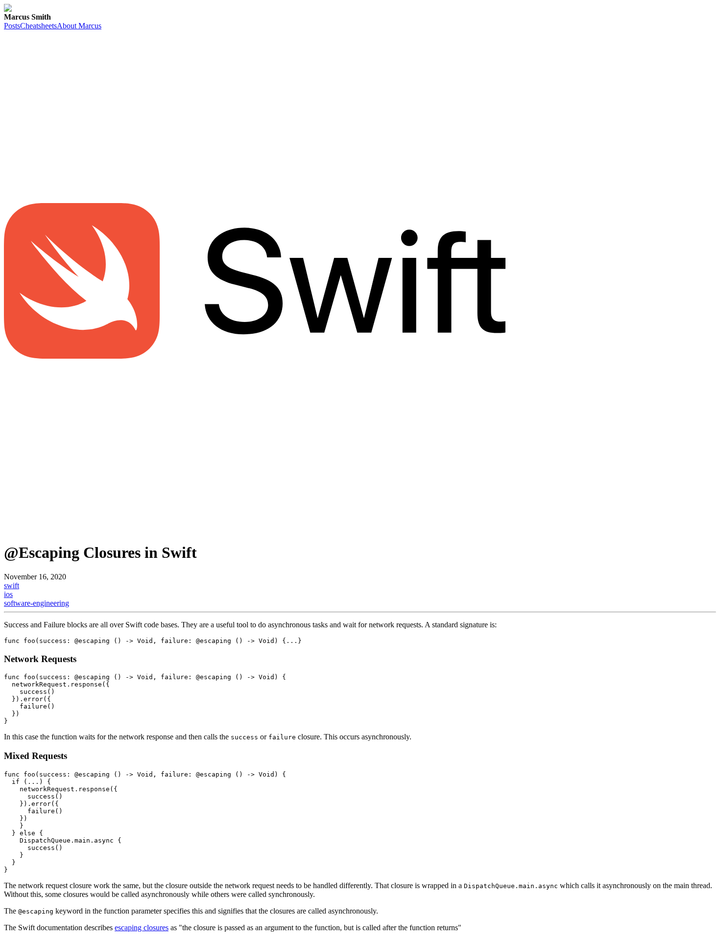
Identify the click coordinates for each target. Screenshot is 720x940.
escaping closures (141, 927)
